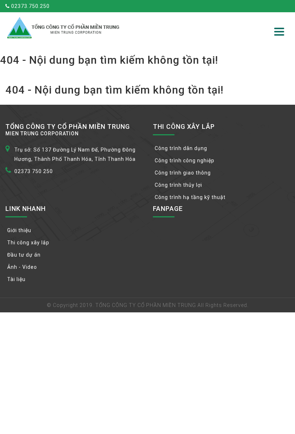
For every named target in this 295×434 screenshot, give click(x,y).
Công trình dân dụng (181, 148)
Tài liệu (16, 279)
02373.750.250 (30, 6)
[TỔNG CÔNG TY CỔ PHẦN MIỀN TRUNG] (64, 27)
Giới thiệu (19, 230)
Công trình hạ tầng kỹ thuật (190, 197)
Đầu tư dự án (24, 255)
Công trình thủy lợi (178, 185)
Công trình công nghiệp (184, 160)
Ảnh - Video (22, 267)
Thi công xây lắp (28, 242)
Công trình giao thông (183, 173)
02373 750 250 (33, 171)
